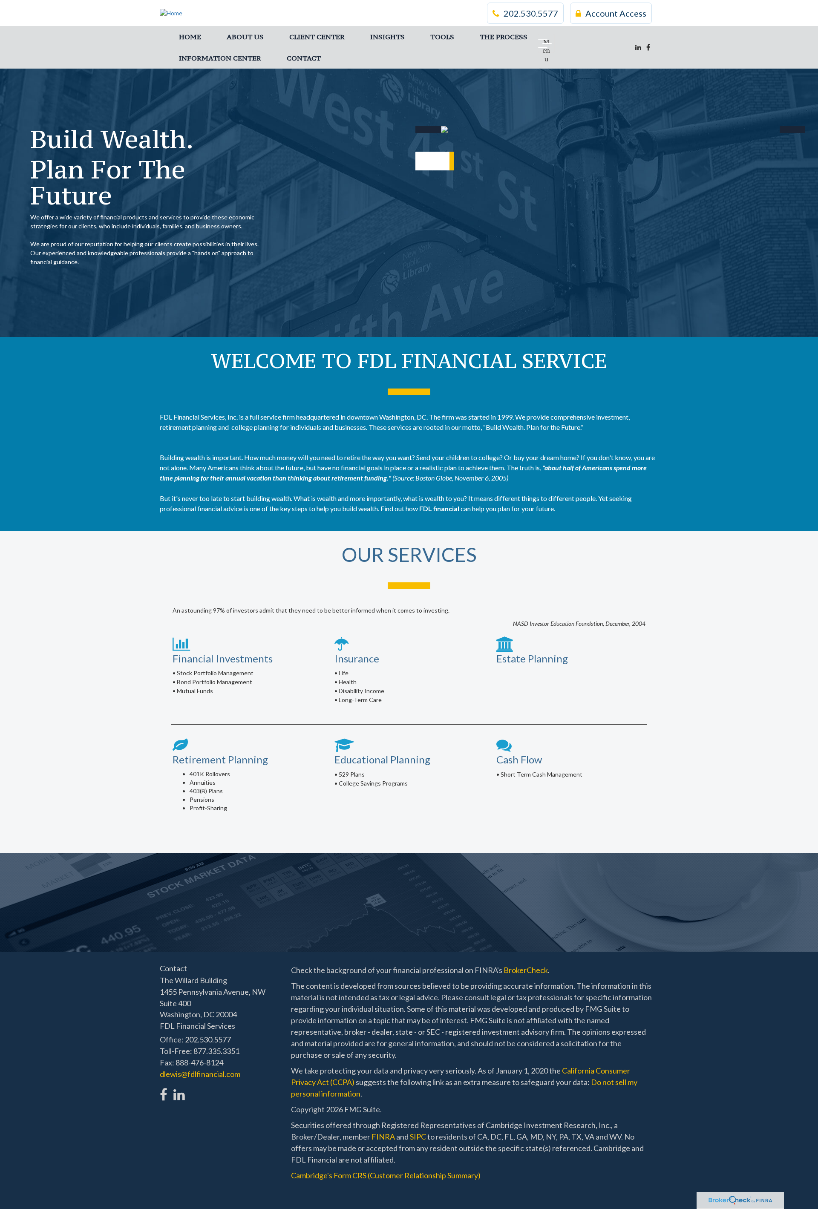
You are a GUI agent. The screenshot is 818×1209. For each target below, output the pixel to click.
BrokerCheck (526, 970)
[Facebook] (648, 47)
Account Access (615, 13)
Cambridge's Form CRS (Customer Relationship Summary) (386, 1175)
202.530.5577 (531, 13)
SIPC (418, 1136)
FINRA (383, 1136)
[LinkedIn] (638, 47)
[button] (245, 36)
